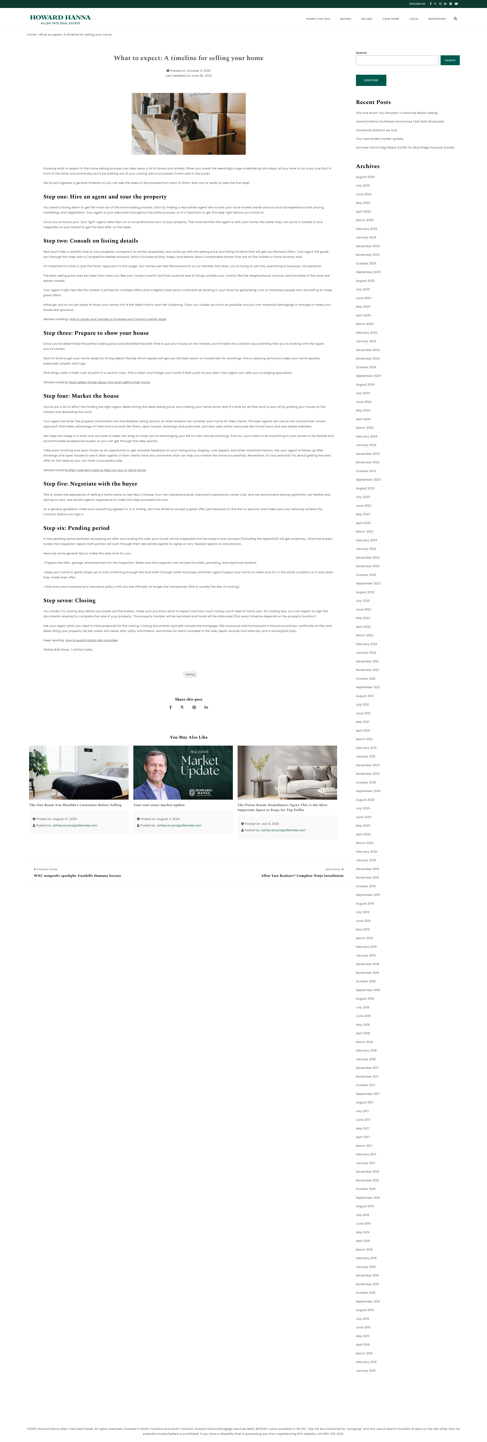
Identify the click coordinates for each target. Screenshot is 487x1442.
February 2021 (366, 748)
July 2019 (362, 912)
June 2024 (363, 402)
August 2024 (365, 385)
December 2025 (368, 246)
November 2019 (367, 878)
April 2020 (363, 834)
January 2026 (366, 238)
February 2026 (366, 229)
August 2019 (365, 904)
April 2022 (363, 627)
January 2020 (366, 860)
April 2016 (363, 1241)
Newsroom (437, 19)
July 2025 (363, 289)
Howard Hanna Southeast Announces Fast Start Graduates (400, 122)
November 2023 (368, 462)
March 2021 (364, 739)
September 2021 (368, 687)
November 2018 (367, 973)
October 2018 (366, 981)
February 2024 (366, 437)
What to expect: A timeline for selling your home (188, 58)
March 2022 (364, 635)
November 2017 (367, 1077)
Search (361, 53)
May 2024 (363, 411)
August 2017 (365, 1103)
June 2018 (363, 1016)
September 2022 (368, 584)
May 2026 (363, 203)
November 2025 (368, 255)
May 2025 (363, 307)
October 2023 (366, 471)
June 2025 (363, 298)
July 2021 (362, 705)
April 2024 (363, 419)
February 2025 (366, 333)
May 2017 (362, 1129)
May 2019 (363, 930)
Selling (366, 19)
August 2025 (365, 281)
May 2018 (363, 1025)
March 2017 (364, 1146)
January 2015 (366, 1371)
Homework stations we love (376, 130)
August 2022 (365, 592)
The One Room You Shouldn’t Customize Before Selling (75, 805)
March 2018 (364, 1042)
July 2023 (363, 497)
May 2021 (362, 722)
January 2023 (366, 549)
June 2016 (363, 1224)
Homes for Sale (318, 19)
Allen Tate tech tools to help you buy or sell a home (107, 470)
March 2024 (364, 428)
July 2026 (363, 186)
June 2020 (363, 817)
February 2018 (366, 1051)
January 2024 (366, 445)
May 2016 (363, 1232)
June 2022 (363, 610)
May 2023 (363, 514)
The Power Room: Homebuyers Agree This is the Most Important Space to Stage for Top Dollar (283, 807)
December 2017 (367, 1068)
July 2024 (363, 393)
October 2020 (366, 783)
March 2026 (365, 220)
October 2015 (366, 1293)
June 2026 (363, 194)
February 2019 (366, 947)
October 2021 (365, 679)
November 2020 (368, 774)
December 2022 (368, 558)
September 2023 (368, 480)
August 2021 (365, 696)
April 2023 (363, 523)
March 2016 (364, 1250)
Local (414, 19)
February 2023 (366, 540)
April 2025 (363, 315)
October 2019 (366, 886)
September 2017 (368, 1094)
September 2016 (368, 1198)
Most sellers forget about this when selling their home (109, 382)
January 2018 (366, 1059)
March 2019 (364, 938)
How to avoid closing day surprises (91, 640)
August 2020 (365, 800)
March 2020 (364, 843)
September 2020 (368, 791)
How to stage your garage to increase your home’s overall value (117, 319)
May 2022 (363, 618)
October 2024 (366, 367)
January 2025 (366, 341)
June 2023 (363, 506)
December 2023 (368, 454)
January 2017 (366, 1163)
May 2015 (363, 1336)
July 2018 (362, 1007)
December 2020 (368, 765)
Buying (346, 19)
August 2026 (365, 177)
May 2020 (363, 826)
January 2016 (366, 1267)
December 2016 (367, 1172)
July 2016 (362, 1215)
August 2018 (365, 999)
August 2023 (365, 488)
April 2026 (363, 212)
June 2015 (363, 1327)
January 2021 (366, 757)
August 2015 (365, 1310)
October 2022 (366, 575)
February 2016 (366, 1258)
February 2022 (366, 644)
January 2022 (366, 653)
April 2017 (363, 1137)
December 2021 (367, 661)
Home (31, 35)
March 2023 (364, 532)
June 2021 (363, 713)
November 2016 (367, 1180)
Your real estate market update (159, 805)
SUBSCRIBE (371, 80)
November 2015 (367, 1284)
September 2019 (368, 895)
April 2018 (363, 1033)
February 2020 (366, 852)
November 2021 (367, 670)
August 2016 (365, 1206)
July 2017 (362, 1111)
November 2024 (368, 359)
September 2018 (368, 990)
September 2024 (368, 376)
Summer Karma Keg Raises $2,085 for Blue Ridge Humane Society (405, 148)
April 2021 (363, 731)
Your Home (390, 19)
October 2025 (366, 264)
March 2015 (364, 1353)
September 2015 (368, 1302)
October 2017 (365, 1085)
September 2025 (368, 272)
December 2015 (367, 1276)
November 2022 (368, 566)
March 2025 (364, 324)
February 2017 (366, 1154)
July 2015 (362, 1319)
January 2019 (366, 956)
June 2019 (363, 921)
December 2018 (367, 964)
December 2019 (367, 869)
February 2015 (366, 1362)
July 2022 (363, 601)
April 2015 (363, 1345)
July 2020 (363, 808)
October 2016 (366, 1189)
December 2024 (368, 350)
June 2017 (363, 1120)
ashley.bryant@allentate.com (75, 826)
